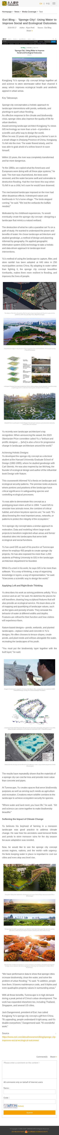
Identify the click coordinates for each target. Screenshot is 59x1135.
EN (41, 3)
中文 (48, 3)
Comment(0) (41, 1057)
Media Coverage (29, 12)
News (16, 12)
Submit (29, 1112)
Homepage (7, 12)
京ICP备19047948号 (18, 1131)
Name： (7, 1088)
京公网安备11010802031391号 (38, 1131)
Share (28, 31)
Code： (7, 1098)
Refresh (21, 1106)
